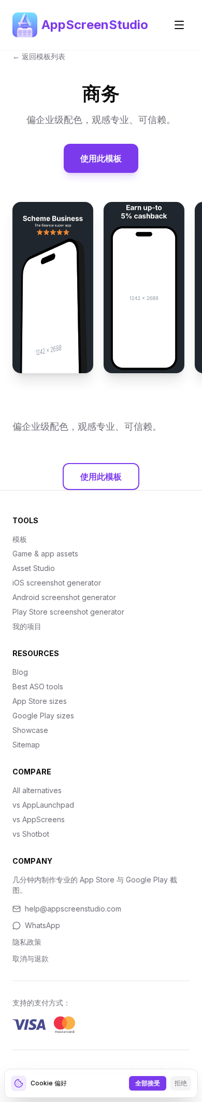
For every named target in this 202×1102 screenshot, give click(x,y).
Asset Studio (33, 568)
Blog (20, 672)
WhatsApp (42, 925)
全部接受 (147, 1083)
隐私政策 (26, 941)
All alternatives (37, 790)
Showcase (30, 730)
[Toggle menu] (179, 25)
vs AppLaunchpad (43, 804)
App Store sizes (39, 701)
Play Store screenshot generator (68, 611)
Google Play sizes (43, 715)
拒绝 (181, 1083)
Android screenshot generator (64, 597)
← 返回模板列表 (38, 56)
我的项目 (26, 626)
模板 (19, 539)
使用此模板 (101, 158)
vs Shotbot (30, 833)
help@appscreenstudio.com (73, 908)
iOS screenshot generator (56, 582)
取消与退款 (30, 958)
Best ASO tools (37, 686)
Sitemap (26, 744)
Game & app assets (45, 553)
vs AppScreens (38, 819)
